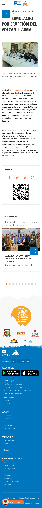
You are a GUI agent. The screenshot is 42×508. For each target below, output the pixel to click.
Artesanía (7, 475)
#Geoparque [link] (14, 90)
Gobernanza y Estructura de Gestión (17, 390)
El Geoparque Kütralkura (13, 387)
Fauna (6, 447)
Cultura (6, 450)
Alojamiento (8, 478)
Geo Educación (9, 397)
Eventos (7, 403)
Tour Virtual (8, 425)
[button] (6, 284)
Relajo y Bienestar (11, 468)
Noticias (7, 400)
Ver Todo (7, 484)
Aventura (7, 462)
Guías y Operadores (11, 481)
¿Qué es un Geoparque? (13, 384)
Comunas (7, 415)
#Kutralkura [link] (24, 90)
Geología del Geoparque (13, 394)
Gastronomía (9, 465)
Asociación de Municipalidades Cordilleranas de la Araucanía (20, 499)
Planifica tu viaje (10, 428)
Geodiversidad (9, 440)
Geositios (7, 419)
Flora (6, 444)
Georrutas (7, 422)
